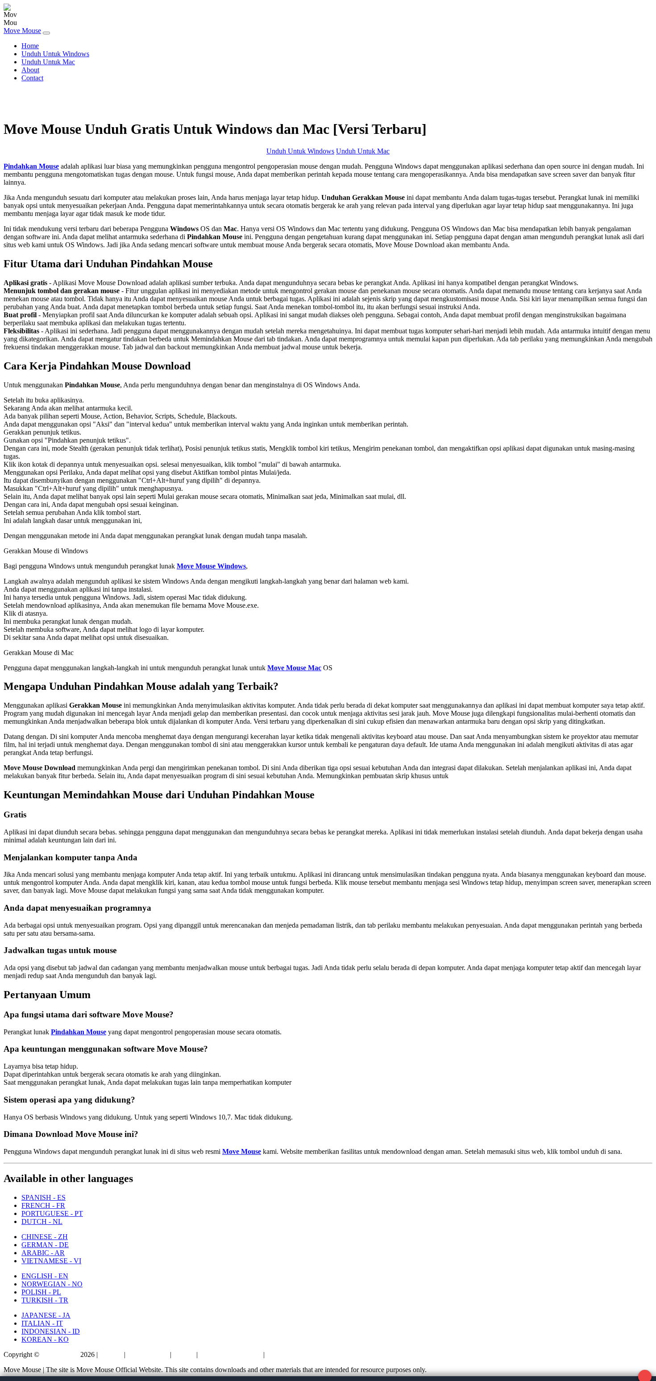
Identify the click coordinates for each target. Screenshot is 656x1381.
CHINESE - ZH (44, 1236)
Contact (32, 78)
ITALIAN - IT (42, 1323)
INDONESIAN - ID (50, 1331)
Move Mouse (22, 30)
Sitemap (111, 1354)
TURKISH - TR (44, 1300)
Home (30, 46)
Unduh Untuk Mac (48, 62)
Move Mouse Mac (294, 668)
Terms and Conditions (230, 1354)
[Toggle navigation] (46, 33)
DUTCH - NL (41, 1221)
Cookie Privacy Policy (298, 1354)
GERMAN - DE (45, 1244)
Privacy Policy (147, 1354)
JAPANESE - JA (46, 1315)
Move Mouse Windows (211, 566)
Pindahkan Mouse (31, 166)
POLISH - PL (41, 1292)
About (30, 70)
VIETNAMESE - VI (51, 1261)
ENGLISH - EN (44, 1276)
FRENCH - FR (43, 1205)
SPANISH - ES (43, 1197)
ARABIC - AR (43, 1253)
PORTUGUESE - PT (52, 1213)
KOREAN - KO (45, 1339)
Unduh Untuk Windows (55, 54)
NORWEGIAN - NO (52, 1284)
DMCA (184, 1354)
